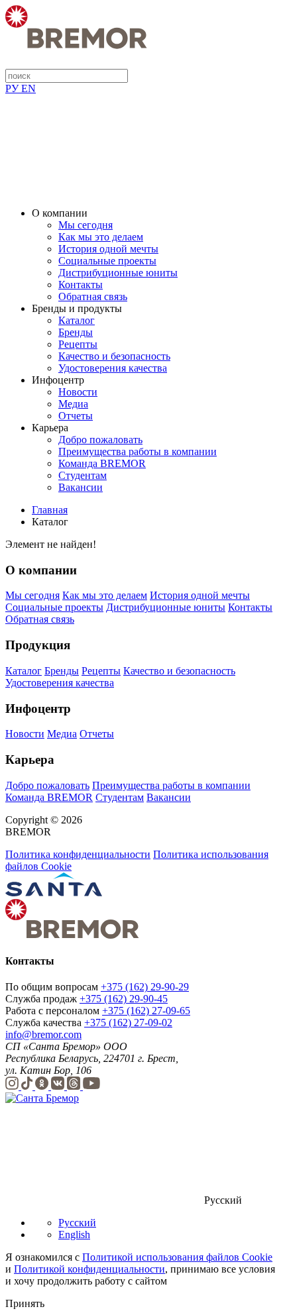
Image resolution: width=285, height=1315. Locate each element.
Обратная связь (92, 296)
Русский (77, 1222)
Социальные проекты (107, 260)
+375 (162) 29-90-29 (145, 986)
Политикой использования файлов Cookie (177, 1257)
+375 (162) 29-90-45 (124, 998)
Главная (50, 509)
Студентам (82, 475)
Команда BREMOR (102, 463)
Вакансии (80, 487)
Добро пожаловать (100, 439)
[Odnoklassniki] (43, 1086)
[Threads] (75, 1086)
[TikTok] (28, 1086)
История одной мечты (108, 248)
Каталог (76, 320)
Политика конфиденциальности (77, 854)
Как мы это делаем (100, 236)
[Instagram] (13, 1086)
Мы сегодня (85, 225)
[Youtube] (91, 1086)
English (74, 1234)
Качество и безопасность (114, 356)
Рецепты (77, 344)
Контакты (80, 284)
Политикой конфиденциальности (89, 1269)
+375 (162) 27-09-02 (128, 1022)
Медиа (73, 403)
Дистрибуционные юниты (118, 272)
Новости (77, 391)
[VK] (59, 1086)
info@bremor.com (43, 1034)
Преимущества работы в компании (137, 451)
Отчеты (75, 415)
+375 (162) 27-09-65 (146, 1010)
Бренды (75, 332)
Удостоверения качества (112, 368)
